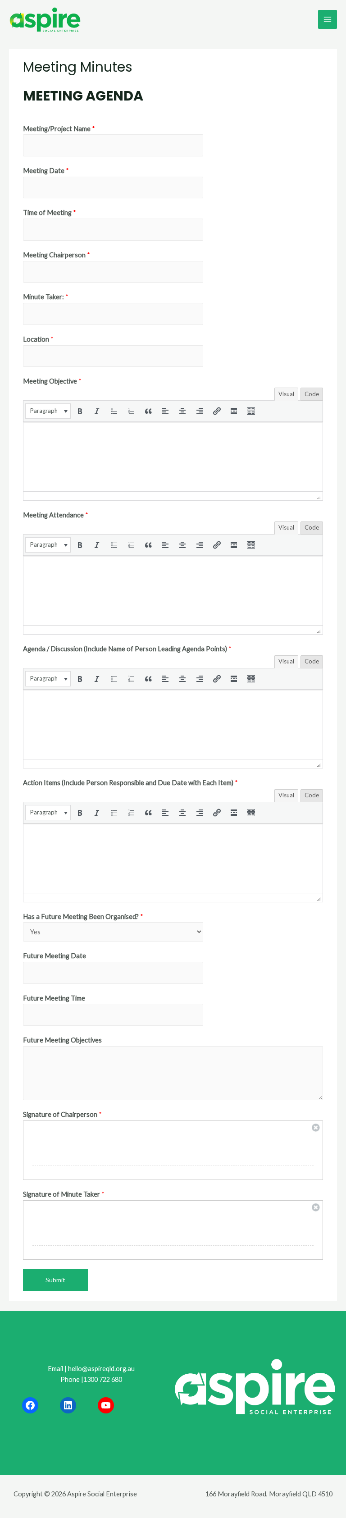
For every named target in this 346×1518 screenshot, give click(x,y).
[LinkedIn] (68, 1405)
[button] (48, 411)
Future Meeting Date (54, 956)
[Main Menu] (327, 19)
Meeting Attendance (55, 515)
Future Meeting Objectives (62, 1040)
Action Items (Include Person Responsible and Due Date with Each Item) (130, 782)
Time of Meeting (49, 212)
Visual (286, 394)
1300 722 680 (102, 1379)
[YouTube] (106, 1405)
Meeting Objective (52, 381)
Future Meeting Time (54, 998)
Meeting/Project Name (59, 129)
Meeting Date (46, 170)
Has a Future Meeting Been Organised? (83, 916)
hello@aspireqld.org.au (101, 1368)
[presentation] (48, 411)
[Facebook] (30, 1405)
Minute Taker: (45, 297)
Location (38, 339)
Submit (55, 1280)
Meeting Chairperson (56, 255)
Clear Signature (316, 1128)
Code (312, 394)
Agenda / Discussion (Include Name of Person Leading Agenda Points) (127, 649)
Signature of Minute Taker (64, 1194)
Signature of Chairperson (62, 1114)
